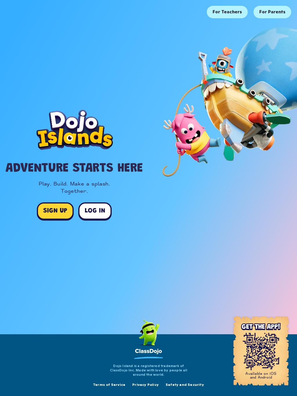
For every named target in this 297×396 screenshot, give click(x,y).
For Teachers (227, 11)
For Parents (272, 11)
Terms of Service (109, 384)
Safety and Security (185, 384)
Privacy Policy (145, 384)
